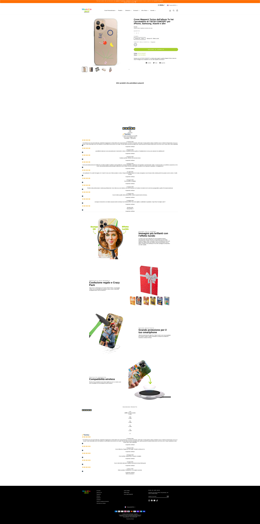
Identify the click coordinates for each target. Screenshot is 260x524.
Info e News (144, 10)
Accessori (135, 10)
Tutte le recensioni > (130, 473)
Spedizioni (99, 497)
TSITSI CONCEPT (142, 53)
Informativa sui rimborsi (101, 503)
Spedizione (142, 28)
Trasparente (135, 44)
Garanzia (98, 496)
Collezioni (127, 10)
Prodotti (120, 10)
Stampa (136, 36)
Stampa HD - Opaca (139, 38)
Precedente (126, 138)
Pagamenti (99, 494)
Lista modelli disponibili (128, 494)
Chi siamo (98, 490)
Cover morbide (127, 490)
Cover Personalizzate (109, 10)
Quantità (137, 30)
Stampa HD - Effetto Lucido (153, 38)
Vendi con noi (99, 492)
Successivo (133, 138)
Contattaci (98, 499)
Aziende (152, 10)
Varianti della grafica (144, 42)
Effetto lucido (126, 492)
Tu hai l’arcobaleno (142, 55)
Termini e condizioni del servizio (103, 501)
